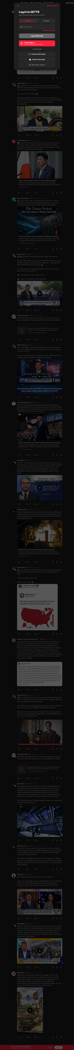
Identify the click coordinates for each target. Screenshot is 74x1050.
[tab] (28, 21)
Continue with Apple (38, 59)
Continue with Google (38, 54)
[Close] (17, 5)
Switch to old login (52, 5)
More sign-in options (38, 65)
